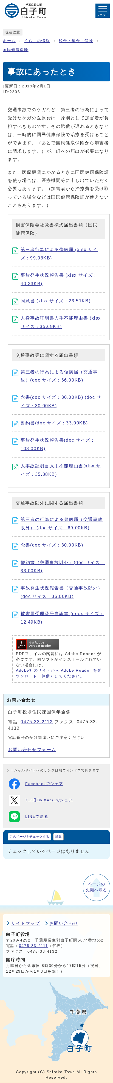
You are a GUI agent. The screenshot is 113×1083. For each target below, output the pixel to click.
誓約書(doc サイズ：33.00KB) (54, 423)
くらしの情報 (37, 41)
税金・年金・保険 (76, 41)
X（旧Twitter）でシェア (49, 800)
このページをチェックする (29, 837)
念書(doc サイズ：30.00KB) (52, 545)
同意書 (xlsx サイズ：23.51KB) (56, 301)
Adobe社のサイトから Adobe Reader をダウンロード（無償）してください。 (58, 673)
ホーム (9, 41)
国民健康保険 (16, 50)
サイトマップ (25, 923)
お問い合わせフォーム (32, 749)
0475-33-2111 (33, 946)
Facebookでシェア (44, 784)
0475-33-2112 (37, 721)
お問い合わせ (63, 923)
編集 (58, 837)
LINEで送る (36, 817)
